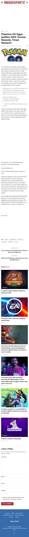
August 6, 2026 (5, 354)
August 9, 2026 (5, 295)
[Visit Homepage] (14, 2)
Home (2, 31)
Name (3, 476)
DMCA (13, 513)
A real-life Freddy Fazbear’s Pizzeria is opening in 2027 (13, 292)
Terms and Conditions (20, 515)
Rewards (10, 241)
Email (3, 483)
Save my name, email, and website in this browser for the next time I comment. (13, 498)
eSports (6, 31)
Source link (4, 215)
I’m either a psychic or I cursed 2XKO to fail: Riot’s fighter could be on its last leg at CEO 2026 (14, 411)
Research (4, 241)
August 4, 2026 (5, 440)
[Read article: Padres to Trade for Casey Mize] (14, 427)
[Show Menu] (2, 2)
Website (3, 490)
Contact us (11, 517)
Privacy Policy (19, 513)
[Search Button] (27, 2)
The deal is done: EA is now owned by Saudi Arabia (13, 319)
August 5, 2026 (5, 415)
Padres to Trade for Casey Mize (11, 439)
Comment (4, 457)
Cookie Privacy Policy (8, 515)
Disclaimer (7, 513)
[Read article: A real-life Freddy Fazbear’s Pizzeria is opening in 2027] (14, 279)
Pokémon (20, 239)
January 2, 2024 (4, 46)
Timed (16, 241)
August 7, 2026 (5, 322)
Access (6, 239)
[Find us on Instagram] (14, 533)
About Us (17, 517)
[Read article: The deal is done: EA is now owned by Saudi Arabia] (14, 307)
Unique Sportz (18, 526)
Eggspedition (13, 239)
